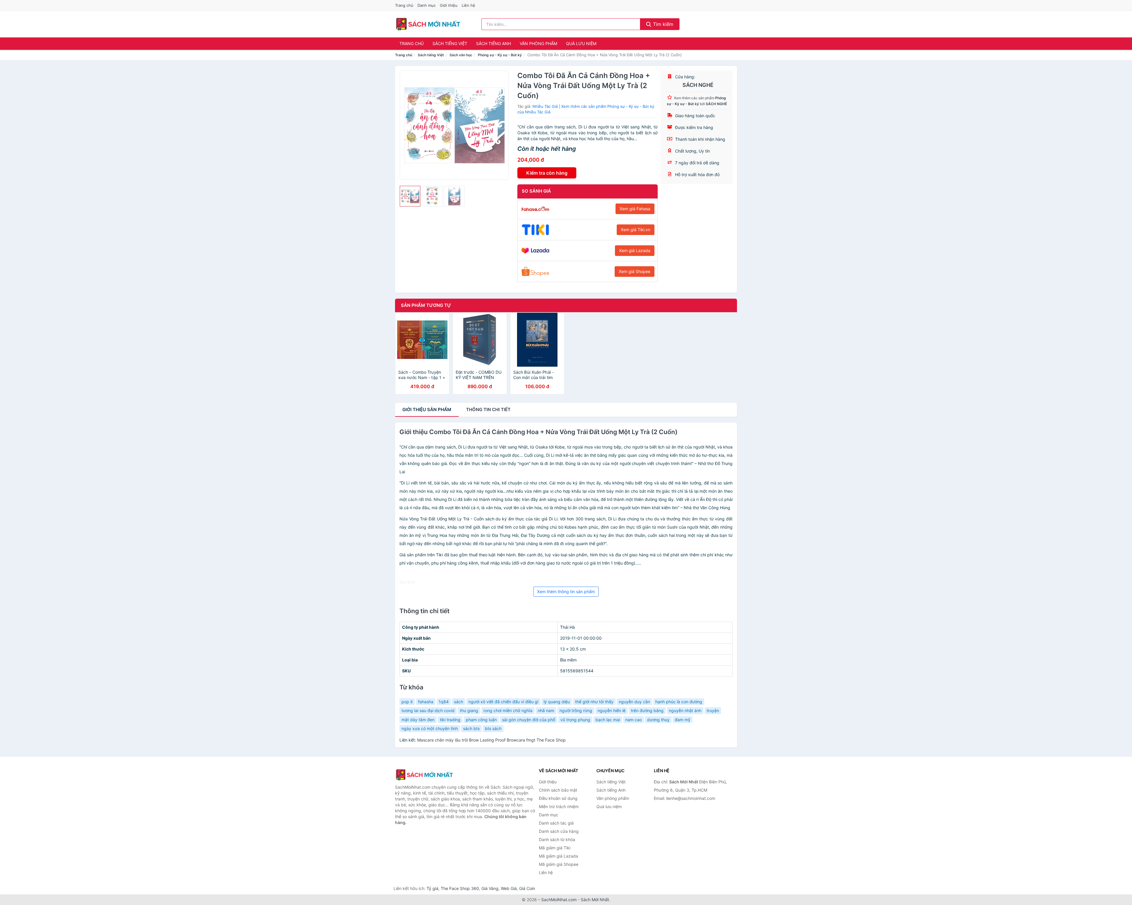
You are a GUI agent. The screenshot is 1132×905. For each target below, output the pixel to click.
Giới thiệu (449, 5)
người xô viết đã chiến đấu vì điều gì (503, 701)
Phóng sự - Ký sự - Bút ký (500, 55)
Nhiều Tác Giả (545, 106)
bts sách (493, 728)
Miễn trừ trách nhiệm (559, 806)
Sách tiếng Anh (493, 43)
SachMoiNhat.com (559, 899)
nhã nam (546, 710)
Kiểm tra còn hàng (546, 173)
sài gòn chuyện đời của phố (528, 719)
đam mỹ (682, 719)
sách (458, 701)
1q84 (444, 701)
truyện (713, 710)
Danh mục (426, 5)
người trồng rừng (576, 710)
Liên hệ (468, 5)
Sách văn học (461, 55)
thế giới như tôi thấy (594, 701)
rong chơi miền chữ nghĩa (507, 710)
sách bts (471, 728)
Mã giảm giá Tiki (554, 847)
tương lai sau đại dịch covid (428, 710)
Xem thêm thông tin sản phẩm (566, 591)
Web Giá (509, 888)
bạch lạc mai (607, 719)
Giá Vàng (489, 888)
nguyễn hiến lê (612, 710)
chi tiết (488, 409)
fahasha (425, 701)
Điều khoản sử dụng (558, 798)
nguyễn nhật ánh (685, 710)
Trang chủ (404, 5)
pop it (407, 701)
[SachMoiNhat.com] (428, 24)
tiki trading (450, 719)
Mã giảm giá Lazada (558, 855)
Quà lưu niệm (581, 43)
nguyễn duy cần (634, 701)
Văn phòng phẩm (538, 43)
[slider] (410, 196)
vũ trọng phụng (575, 719)
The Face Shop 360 (460, 888)
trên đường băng (647, 710)
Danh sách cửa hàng (559, 831)
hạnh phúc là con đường (678, 701)
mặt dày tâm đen (418, 719)
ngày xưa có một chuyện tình (430, 728)
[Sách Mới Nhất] (424, 774)
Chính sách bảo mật (558, 790)
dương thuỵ (658, 719)
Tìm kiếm (662, 24)
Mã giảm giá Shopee (558, 864)
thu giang (469, 710)
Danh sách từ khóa (557, 839)
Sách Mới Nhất (595, 899)
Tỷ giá (432, 888)
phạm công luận (481, 719)
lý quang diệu (557, 701)
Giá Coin (527, 888)
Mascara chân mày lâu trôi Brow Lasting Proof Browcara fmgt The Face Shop (491, 739)
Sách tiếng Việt (449, 43)
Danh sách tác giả (556, 822)
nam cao (633, 719)
